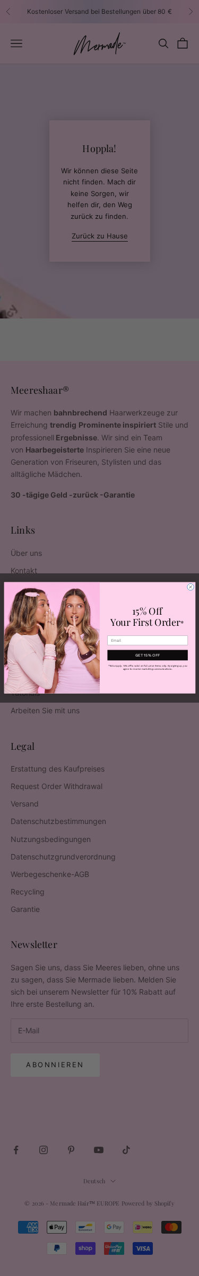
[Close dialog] (190, 587)
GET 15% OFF (147, 655)
